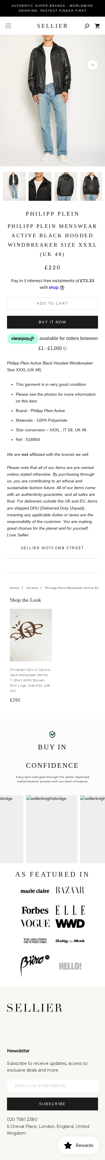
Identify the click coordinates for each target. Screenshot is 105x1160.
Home (15, 587)
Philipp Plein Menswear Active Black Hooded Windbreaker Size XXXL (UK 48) (72, 587)
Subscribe (52, 1104)
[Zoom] (93, 65)
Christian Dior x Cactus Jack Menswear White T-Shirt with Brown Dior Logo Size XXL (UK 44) (30, 680)
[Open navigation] (8, 26)
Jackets (32, 587)
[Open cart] (97, 26)
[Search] (87, 25)
